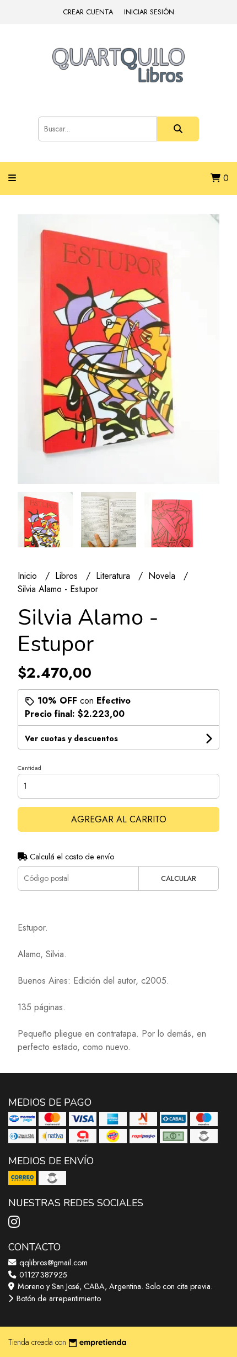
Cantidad (29, 767)
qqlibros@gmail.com (52, 1262)
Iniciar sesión (149, 12)
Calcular (178, 878)
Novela (163, 575)
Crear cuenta (88, 12)
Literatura (114, 575)
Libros (67, 575)
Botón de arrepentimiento (57, 1298)
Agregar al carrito (118, 819)
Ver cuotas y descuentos (71, 738)
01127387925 (42, 1274)
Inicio (29, 575)
